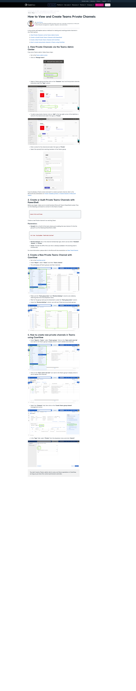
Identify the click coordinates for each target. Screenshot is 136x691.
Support (104, 1)
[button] (60, 5)
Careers (99, 1)
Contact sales (85, 1)
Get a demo (99, 5)
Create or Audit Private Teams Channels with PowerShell (46, 37)
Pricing (108, 5)
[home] (30, 5)
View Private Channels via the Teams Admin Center (45, 35)
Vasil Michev (40, 22)
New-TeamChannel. (73, 250)
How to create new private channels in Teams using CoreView (48, 42)
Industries (92, 1)
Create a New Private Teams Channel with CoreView (45, 40)
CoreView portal (40, 260)
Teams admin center (42, 55)
